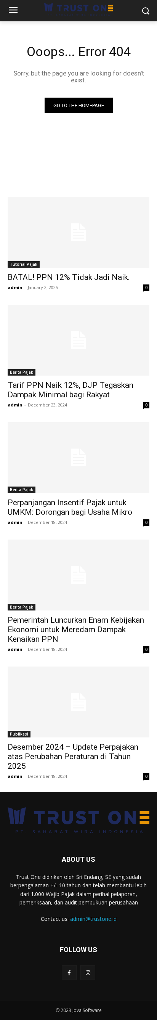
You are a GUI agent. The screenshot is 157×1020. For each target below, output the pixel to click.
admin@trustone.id (93, 918)
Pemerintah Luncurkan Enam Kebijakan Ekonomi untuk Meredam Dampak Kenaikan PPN (76, 629)
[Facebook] (69, 972)
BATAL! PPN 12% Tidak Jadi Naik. (69, 277)
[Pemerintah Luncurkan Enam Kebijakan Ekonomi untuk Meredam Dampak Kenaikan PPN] (78, 575)
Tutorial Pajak (23, 264)
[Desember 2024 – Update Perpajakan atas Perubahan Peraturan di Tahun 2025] (78, 702)
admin (15, 287)
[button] (145, 10)
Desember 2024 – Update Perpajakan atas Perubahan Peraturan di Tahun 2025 (73, 756)
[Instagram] (87, 972)
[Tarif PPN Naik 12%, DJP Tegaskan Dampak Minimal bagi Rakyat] (78, 340)
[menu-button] (13, 11)
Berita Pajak (21, 372)
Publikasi (19, 734)
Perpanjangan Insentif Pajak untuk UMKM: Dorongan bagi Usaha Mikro (70, 507)
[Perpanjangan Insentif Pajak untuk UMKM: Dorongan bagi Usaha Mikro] (78, 457)
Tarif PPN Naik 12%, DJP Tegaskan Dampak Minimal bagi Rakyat (70, 390)
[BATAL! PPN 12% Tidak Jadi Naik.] (78, 232)
